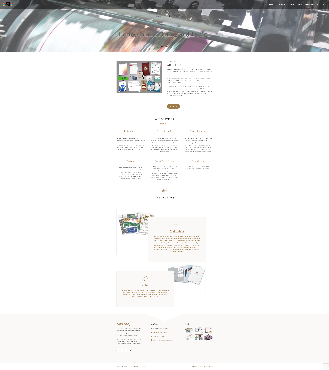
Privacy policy (208, 367)
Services (270, 5)
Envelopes (130, 161)
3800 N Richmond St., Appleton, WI (163, 340)
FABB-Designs (141, 367)
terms (200, 367)
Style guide (193, 367)
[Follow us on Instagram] (126, 350)
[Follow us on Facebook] (118, 350)
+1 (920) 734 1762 (158, 336)
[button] (323, 4)
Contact (282, 5)
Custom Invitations (198, 131)
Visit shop (164, 46)
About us (291, 5)
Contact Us (173, 106)
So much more (198, 161)
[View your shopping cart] (317, 4)
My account (309, 5)
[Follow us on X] (122, 350)
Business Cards (131, 131)
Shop (300, 5)
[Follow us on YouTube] (130, 350)
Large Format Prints (164, 161)
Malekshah (177, 231)
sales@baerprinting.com (160, 332)
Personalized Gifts (164, 131)
